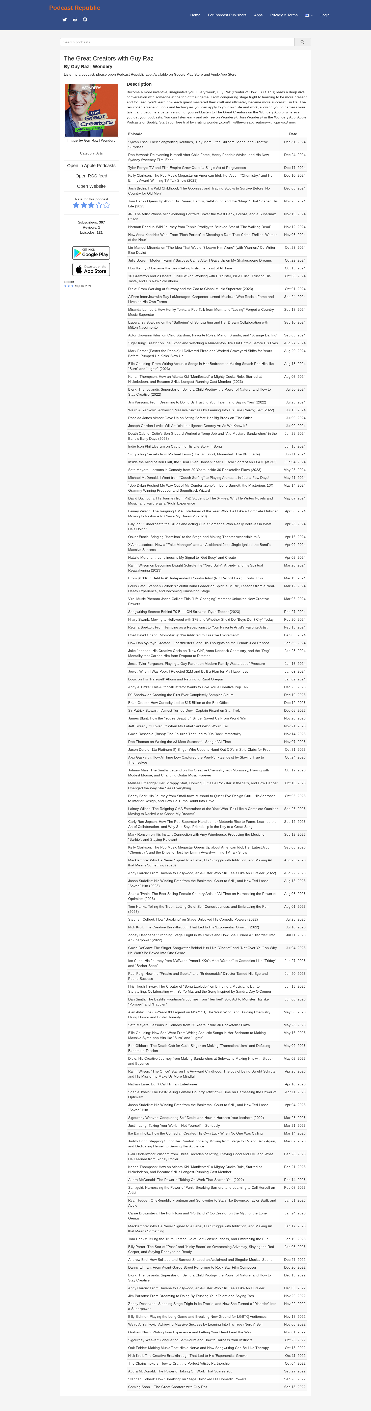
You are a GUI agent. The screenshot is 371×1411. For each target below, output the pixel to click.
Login (325, 15)
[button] (309, 15)
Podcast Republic (74, 7)
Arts (99, 153)
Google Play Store (188, 74)
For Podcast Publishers (227, 15)
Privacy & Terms (284, 15)
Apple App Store (223, 74)
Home (195, 15)
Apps (258, 15)
